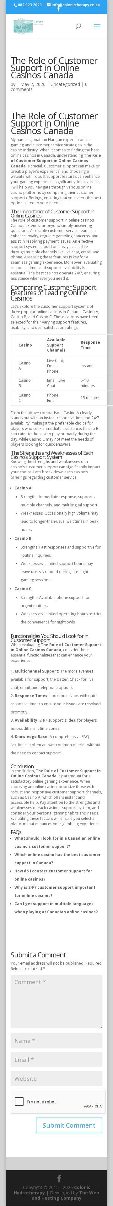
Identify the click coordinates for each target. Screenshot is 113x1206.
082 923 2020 (30, 5)
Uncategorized (65, 84)
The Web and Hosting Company (66, 1195)
